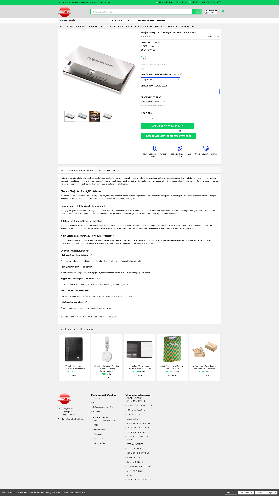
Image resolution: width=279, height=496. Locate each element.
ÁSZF (96, 425)
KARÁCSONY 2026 (134, 471)
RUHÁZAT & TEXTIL (134, 462)
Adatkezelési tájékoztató (104, 420)
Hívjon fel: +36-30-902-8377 (73, 419)
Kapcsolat (118, 20)
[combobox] (146, 11)
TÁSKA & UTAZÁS (133, 448)
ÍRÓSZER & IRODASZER (136, 410)
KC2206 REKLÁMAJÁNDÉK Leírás (77, 170)
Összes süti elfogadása (266, 492)
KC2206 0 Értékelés (109, 170)
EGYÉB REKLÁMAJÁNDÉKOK (138, 479)
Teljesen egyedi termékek (152, 20)
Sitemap (96, 411)
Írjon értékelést (213, 36)
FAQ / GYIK (98, 438)
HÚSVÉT (130, 475)
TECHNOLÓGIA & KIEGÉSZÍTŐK (139, 405)
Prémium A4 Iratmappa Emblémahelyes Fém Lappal (139, 367)
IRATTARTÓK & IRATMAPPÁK (82, 317)
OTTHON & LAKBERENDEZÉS (138, 423)
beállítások (231, 492)
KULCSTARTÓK (132, 419)
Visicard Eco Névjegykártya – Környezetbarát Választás (205, 367)
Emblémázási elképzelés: (154, 86)
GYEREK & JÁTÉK (134, 457)
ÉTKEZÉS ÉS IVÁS (133, 414)
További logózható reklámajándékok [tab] (77, 328)
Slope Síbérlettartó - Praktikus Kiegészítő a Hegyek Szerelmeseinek (107, 368)
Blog (130, 20)
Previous (215, 329)
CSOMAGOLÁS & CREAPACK (138, 453)
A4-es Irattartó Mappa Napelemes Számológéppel (74, 367)
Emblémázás (99, 429)
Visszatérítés (99, 443)
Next (218, 329)
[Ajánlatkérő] (213, 12)
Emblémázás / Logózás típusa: (166, 74)
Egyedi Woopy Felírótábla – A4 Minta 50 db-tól (172, 367)
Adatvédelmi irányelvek (77, 493)
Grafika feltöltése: (151, 97)
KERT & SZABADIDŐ (134, 444)
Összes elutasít (246, 492)
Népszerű (98, 434)
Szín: (153, 64)
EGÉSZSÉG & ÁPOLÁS (135, 432)
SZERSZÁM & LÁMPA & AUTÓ (138, 466)
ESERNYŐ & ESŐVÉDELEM (137, 427)
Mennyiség (146, 113)
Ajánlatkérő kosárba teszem (166, 126)
